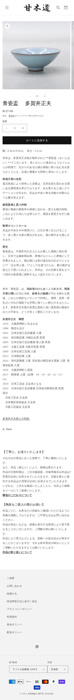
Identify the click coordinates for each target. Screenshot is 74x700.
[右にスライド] (44, 96)
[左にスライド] (29, 96)
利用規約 (12, 617)
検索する (12, 593)
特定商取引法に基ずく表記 (22, 601)
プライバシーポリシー (19, 609)
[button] (7, 7)
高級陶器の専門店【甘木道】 (41, 694)
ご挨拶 (10, 578)
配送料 (11, 116)
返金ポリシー (14, 624)
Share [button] (9, 429)
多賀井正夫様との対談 (16, 418)
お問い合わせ (14, 586)
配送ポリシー (14, 632)
